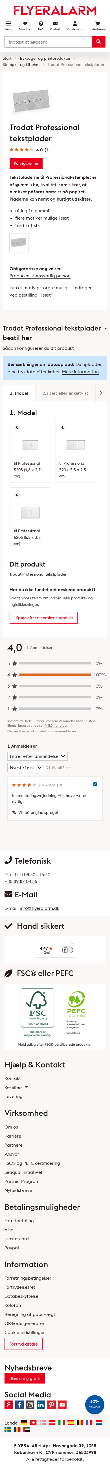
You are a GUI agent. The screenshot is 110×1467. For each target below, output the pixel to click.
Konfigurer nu (26, 163)
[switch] (67, 950)
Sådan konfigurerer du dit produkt (38, 348)
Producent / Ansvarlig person (40, 275)
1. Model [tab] (19, 393)
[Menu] (72, 945)
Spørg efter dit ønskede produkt (44, 617)
